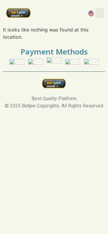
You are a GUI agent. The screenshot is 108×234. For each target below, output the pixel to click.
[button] (99, 13)
